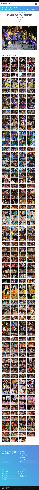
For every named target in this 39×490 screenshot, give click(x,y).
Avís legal (19, 488)
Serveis (6, 9)
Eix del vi (21, 461)
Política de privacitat (5, 488)
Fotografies (10, 9)
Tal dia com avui (23, 453)
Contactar (22, 473)
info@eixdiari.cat (23, 475)
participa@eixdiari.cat (23, 476)
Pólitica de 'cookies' (13, 488)
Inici (2, 9)
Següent (28, 23)
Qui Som (21, 471)
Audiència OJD (34, 487)
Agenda (3, 469)
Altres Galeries (9, 7)
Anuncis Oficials (4, 473)
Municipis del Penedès (24, 455)
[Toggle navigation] (36, 4)
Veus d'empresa (4, 477)
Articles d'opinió (22, 457)
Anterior (11, 23)
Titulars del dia (22, 451)
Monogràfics (4, 479)
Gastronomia (22, 459)
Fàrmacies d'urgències (5, 475)
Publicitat (29, 487)
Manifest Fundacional (23, 469)
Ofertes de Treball (5, 471)
